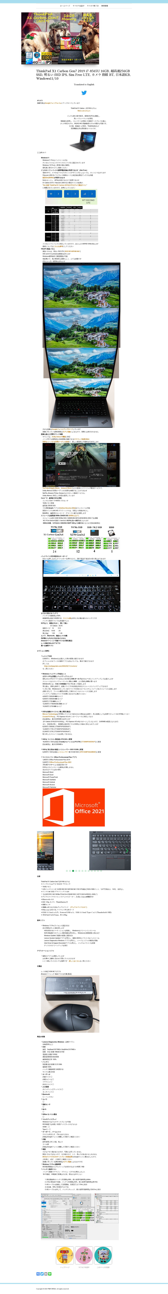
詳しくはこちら (74, 961)
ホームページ (65, 6)
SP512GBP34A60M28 (87, 752)
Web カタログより (84, 111)
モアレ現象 (67, 432)
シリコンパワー (63, 752)
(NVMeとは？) (74, 515)
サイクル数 (67, 618)
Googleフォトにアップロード (62, 429)
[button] (67, 871)
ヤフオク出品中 (78, 6)
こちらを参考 (58, 246)
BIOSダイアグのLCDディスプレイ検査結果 (56, 1157)
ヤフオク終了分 (93, 6)
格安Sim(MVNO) (48, 178)
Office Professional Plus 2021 (60, 762)
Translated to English (84, 84)
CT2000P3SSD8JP (88, 742)
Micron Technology (50, 714)
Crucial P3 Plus (48, 717)
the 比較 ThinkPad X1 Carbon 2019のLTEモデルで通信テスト (64, 185)
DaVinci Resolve (66, 508)
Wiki (73, 508)
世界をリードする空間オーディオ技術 (56, 442)
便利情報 (104, 6)
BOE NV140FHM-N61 (72, 251)
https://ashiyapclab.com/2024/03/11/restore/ (60, 666)
